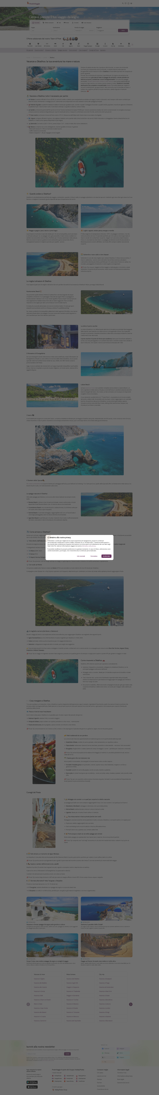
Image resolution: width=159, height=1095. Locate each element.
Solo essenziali (81, 556)
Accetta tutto (106, 556)
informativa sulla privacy (89, 546)
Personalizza (94, 556)
